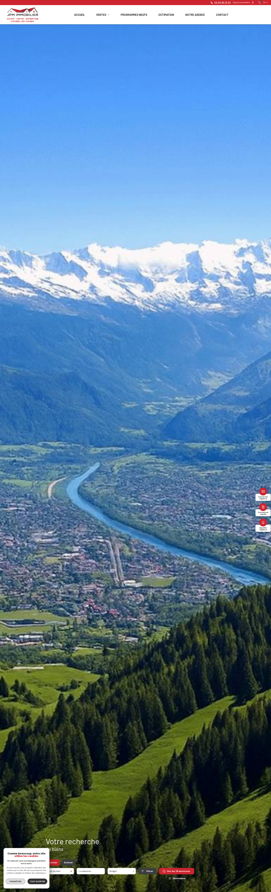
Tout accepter (37, 881)
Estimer (68, 862)
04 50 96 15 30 (222, 2)
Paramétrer (16, 881)
